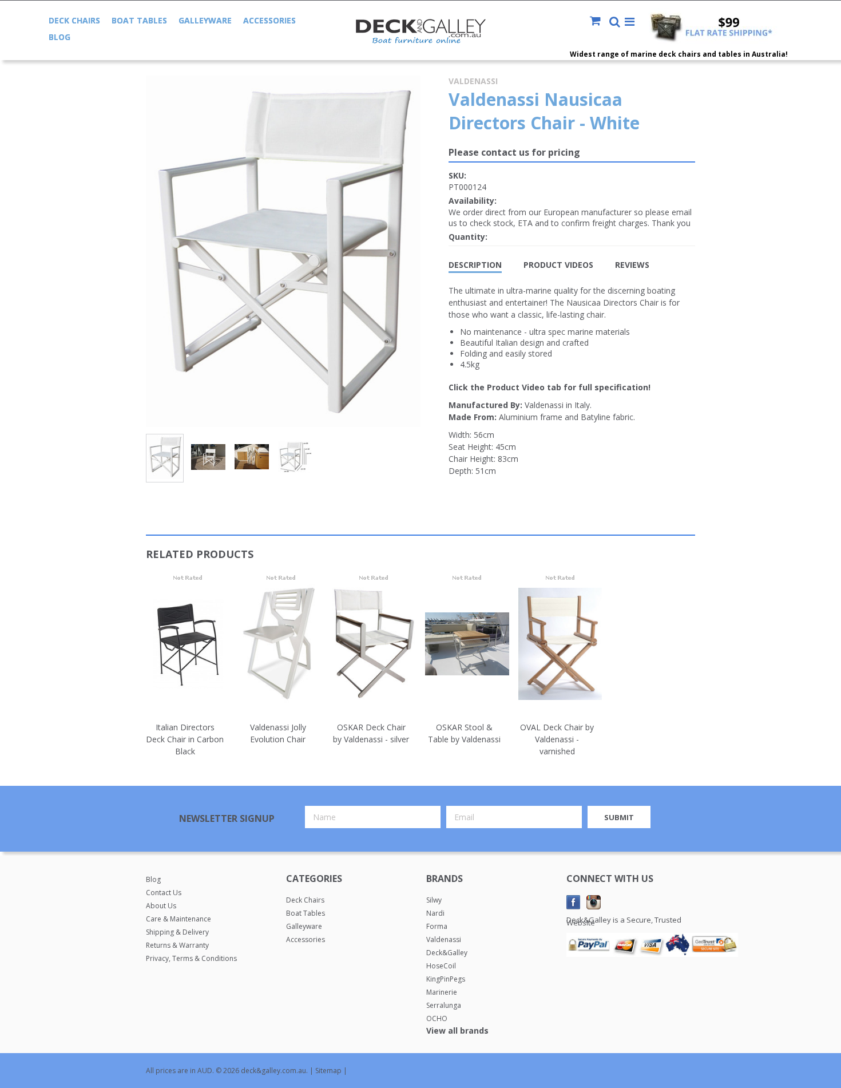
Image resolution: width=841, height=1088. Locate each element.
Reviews (632, 264)
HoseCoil (441, 966)
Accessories (269, 20)
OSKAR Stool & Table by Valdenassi (464, 733)
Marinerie (441, 992)
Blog (59, 36)
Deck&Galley (446, 953)
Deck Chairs (74, 20)
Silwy (434, 900)
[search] (615, 23)
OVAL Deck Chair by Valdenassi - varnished (557, 739)
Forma (436, 926)
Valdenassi (473, 81)
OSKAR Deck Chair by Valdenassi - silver (371, 733)
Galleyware (205, 20)
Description (475, 264)
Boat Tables (139, 20)
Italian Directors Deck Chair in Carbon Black (185, 739)
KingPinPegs (445, 979)
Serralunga (443, 1005)
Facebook (573, 902)
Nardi (435, 913)
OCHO (436, 1018)
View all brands (457, 1030)
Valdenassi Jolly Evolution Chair (278, 733)
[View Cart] (599, 22)
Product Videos (558, 264)
